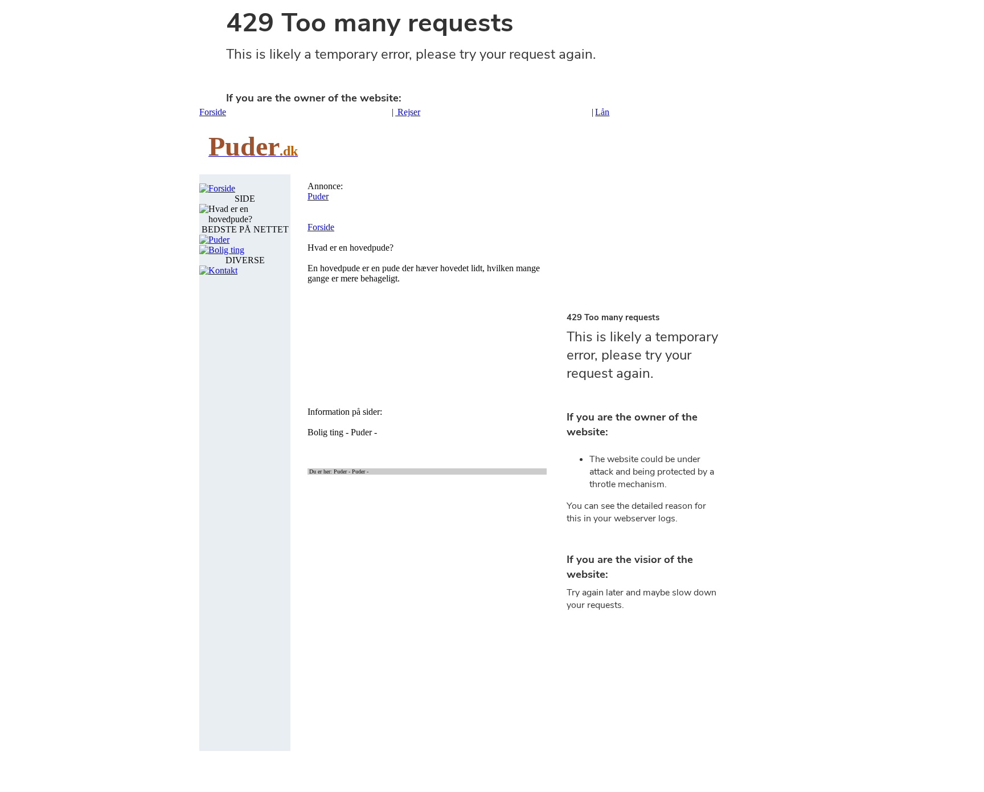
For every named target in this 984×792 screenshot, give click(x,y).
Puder (218, 239)
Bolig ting (226, 250)
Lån (602, 112)
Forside (212, 112)
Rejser (407, 112)
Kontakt (222, 270)
